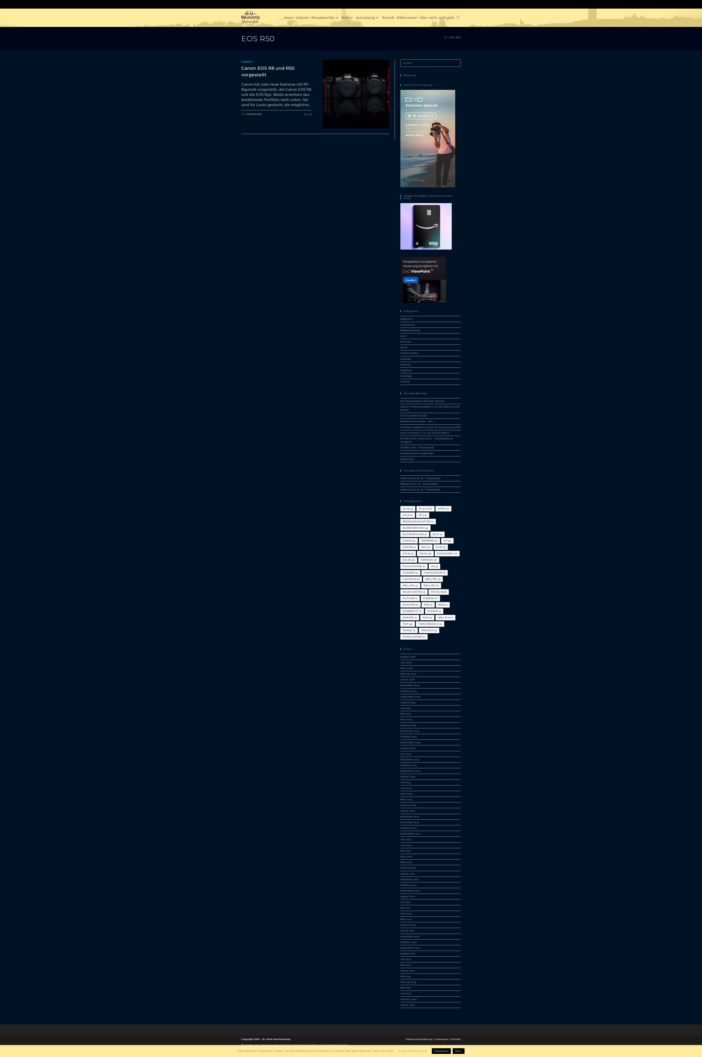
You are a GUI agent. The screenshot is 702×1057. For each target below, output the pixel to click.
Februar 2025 (408, 725)
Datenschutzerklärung (419, 1039)
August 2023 (407, 776)
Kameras (246, 62)
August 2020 (408, 953)
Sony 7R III (445, 617)
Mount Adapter (414, 592)
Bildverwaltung (415, 534)
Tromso (409, 630)
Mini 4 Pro (410, 585)
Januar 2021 (407, 930)
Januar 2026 (407, 679)
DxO (425, 547)
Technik (405, 381)
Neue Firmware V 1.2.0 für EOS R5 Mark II (424, 433)
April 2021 (406, 913)
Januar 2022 (407, 873)
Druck (403, 347)
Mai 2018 (405, 987)
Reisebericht (412, 611)
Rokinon (434, 611)
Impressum (442, 1039)
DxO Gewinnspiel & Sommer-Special (422, 401)
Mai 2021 (405, 908)
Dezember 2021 (409, 879)
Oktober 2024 (408, 736)
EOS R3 (408, 553)
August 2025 (407, 702)
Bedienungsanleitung (418, 521)
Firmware (429, 560)
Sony (427, 617)
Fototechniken (409, 353)
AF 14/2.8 (425, 508)
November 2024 (410, 731)
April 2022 (406, 856)
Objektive (406, 370)
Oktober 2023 (408, 765)
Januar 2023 (407, 810)
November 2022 (410, 822)
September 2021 (410, 890)
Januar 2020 (407, 970)
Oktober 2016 (408, 999)
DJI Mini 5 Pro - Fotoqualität (417, 447)
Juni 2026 (406, 662)
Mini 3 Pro (433, 579)
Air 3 (422, 515)
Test (408, 624)
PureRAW (430, 598)
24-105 (408, 508)
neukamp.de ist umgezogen (417, 453)
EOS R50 (455, 37)
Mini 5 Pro (431, 585)
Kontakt (456, 1039)
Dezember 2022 (409, 816)
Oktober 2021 (408, 885)
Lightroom (411, 579)
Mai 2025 (405, 713)
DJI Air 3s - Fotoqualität (426, 478)
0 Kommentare (253, 114)
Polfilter (410, 598)
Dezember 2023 (409, 759)
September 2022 (410, 833)
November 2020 (410, 936)
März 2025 (406, 719)
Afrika (443, 508)
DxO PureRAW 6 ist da (413, 415)
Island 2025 (407, 459)
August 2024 (407, 748)
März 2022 (406, 862)
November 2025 (410, 685)
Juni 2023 (406, 788)
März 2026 (406, 668)
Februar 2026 (408, 674)
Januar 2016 (407, 1005)
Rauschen (410, 605)
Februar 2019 (408, 982)
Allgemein (406, 319)
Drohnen (405, 341)
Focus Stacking (414, 566)
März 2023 (406, 799)
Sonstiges (406, 376)
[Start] (445, 37)
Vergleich (429, 630)
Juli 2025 (405, 708)
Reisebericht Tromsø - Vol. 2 (417, 421)
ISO (434, 566)
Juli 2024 (405, 753)
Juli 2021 (405, 902)
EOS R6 (409, 560)
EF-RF (441, 547)
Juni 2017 (406, 993)
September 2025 (410, 696)
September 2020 (410, 947)
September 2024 (410, 742)
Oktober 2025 (408, 691)
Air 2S (408, 515)
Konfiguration (434, 573)
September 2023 (410, 771)
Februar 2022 (408, 867)
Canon (409, 540)
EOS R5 (425, 553)
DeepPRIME (429, 540)
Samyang (410, 617)
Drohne (409, 547)
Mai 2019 (405, 976)
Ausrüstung (407, 324)
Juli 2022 (405, 839)
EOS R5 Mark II (447, 553)
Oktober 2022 (408, 828)
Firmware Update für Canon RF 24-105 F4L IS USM (430, 427)
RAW (428, 605)
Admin (404, 478)
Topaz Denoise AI (430, 624)
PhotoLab (438, 592)
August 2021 (407, 896)
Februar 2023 (408, 805)
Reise (443, 605)
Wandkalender (414, 637)
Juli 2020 (405, 959)
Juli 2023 (405, 782)
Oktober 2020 (408, 942)
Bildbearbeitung (410, 330)
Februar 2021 (408, 925)
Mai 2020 (405, 965)
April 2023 (406, 793)
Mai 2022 (405, 850)
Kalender (405, 359)
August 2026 (408, 656)
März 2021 (406, 919)
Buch (403, 336)
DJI (447, 540)
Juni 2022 (406, 845)
